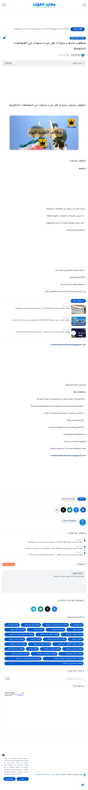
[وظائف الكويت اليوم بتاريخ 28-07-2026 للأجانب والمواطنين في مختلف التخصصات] (78, 321)
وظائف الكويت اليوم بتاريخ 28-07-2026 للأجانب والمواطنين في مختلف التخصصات (41, 320)
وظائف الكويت (38, 630)
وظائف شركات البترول (16, 639)
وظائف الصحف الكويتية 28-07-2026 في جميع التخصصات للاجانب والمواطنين (41, 29)
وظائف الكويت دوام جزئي (73, 634)
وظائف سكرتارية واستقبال (56, 639)
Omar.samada (75, 55)
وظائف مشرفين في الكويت (46, 654)
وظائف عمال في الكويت (17, 644)
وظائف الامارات (13, 625)
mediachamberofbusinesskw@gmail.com (68, 456)
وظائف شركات (35, 639)
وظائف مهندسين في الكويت (72, 663)
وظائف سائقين (77, 639)
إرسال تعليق (77, 573)
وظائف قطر (33, 649)
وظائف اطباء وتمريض (32, 625)
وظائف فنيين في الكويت (51, 649)
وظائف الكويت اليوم (77, 38)
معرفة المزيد (9, 779)
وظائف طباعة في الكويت (41, 644)
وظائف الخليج (77, 630)
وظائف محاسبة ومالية (15, 649)
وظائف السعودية (58, 630)
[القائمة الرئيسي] (84, 5)
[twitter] (47, 609)
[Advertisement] (44, 19)
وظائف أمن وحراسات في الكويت (56, 625)
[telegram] (33, 609)
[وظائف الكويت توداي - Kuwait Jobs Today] (44, 5)
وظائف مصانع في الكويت (19, 654)
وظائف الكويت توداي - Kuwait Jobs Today (50, 775)
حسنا (22, 779)
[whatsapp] (40, 609)
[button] (76, 510)
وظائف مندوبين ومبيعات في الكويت (28, 658)
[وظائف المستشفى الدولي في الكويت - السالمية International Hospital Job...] (78, 333)
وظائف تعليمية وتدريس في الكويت (21, 634)
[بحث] (3, 5)
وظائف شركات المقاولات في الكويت (69, 644)
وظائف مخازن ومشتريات (73, 654)
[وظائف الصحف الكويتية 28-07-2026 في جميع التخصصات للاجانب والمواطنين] (78, 309)
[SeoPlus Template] (84, 774)
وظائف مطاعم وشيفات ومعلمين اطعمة (68, 658)
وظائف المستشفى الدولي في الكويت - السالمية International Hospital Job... (42, 332)
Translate (20, 695)
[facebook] (54, 609)
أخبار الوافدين (77, 625)
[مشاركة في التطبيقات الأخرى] (57, 510)
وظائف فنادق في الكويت (74, 649)
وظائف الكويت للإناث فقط (49, 634)
